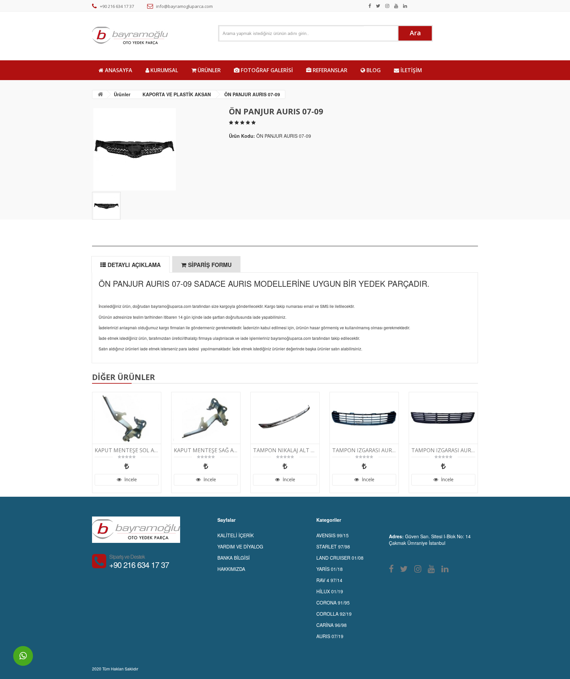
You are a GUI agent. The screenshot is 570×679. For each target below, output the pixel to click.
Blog (373, 70)
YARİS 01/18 (329, 569)
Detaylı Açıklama (133, 265)
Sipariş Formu (209, 265)
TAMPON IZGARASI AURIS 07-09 (443, 450)
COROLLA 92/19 (334, 613)
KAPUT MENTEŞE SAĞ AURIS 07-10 (206, 450)
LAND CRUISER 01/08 (340, 557)
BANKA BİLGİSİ (233, 557)
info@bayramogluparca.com (184, 6)
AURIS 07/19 (329, 636)
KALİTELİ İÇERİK (235, 535)
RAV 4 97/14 (329, 580)
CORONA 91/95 (333, 602)
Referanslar (329, 70)
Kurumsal (163, 70)
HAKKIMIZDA (231, 569)
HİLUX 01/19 (329, 591)
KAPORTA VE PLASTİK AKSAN (176, 94)
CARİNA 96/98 (331, 625)
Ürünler (208, 70)
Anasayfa (118, 70)
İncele (130, 479)
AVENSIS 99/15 (332, 535)
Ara (415, 32)
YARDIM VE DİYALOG (240, 546)
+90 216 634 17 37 (117, 6)
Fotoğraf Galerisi (266, 70)
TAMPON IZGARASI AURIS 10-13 (364, 450)
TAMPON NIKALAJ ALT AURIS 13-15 (285, 450)
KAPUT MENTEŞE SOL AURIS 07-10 (127, 450)
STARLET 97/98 (333, 546)
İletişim (410, 70)
